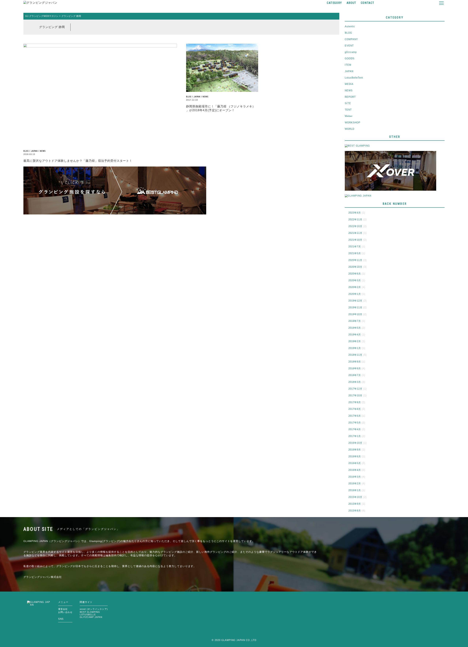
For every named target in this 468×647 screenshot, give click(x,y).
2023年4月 (354, 212)
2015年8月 (354, 510)
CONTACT (367, 3)
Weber (348, 116)
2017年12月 (355, 388)
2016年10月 (355, 443)
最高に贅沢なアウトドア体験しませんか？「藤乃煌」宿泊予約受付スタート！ (77, 160)
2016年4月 (354, 470)
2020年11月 (355, 260)
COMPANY (351, 39)
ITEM (348, 64)
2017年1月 (354, 436)
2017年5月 (354, 422)
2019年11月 (355, 307)
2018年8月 (354, 368)
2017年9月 (354, 402)
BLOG (26, 151)
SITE (348, 103)
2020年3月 (354, 280)
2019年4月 (354, 334)
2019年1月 (354, 348)
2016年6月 (354, 456)
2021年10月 (355, 239)
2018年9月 (354, 361)
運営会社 (63, 609)
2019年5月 (354, 327)
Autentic (350, 26)
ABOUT (351, 3)
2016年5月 (354, 463)
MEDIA (349, 84)
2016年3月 (354, 476)
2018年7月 (354, 375)
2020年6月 (354, 273)
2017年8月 (354, 409)
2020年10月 (355, 266)
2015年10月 (355, 497)
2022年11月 (355, 219)
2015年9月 (354, 503)
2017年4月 (354, 429)
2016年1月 (354, 490)
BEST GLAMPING (90, 612)
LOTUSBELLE (88, 614)
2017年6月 (354, 415)
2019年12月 (355, 300)
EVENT (349, 45)
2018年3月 (354, 382)
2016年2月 (354, 483)
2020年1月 (354, 294)
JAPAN (34, 151)
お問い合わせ (65, 612)
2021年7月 (354, 246)
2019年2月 (354, 341)
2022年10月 (355, 226)
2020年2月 (354, 287)
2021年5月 (354, 253)
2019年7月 (354, 321)
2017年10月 (355, 395)
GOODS (349, 58)
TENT (348, 109)
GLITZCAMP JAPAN (91, 617)
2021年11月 (355, 233)
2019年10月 (355, 314)
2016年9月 (354, 449)
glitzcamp (351, 52)
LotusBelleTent (354, 77)
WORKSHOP (352, 122)
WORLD (349, 129)
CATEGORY (334, 3)
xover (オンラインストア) (94, 609)
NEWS (43, 151)
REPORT (350, 97)
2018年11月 (355, 355)
